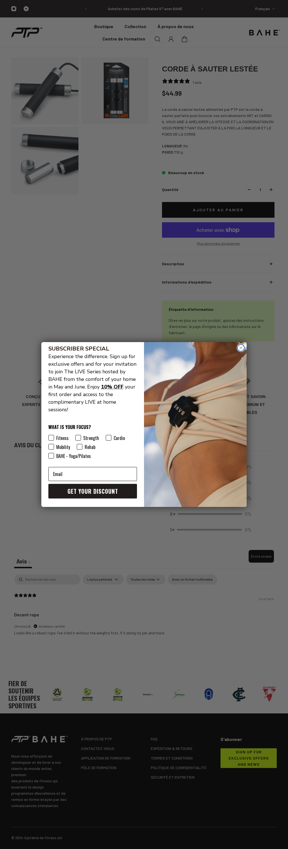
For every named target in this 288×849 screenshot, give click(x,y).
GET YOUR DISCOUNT (93, 491)
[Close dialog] (240, 347)
